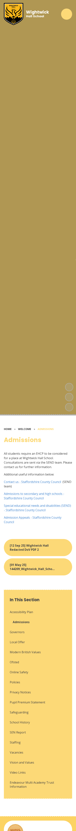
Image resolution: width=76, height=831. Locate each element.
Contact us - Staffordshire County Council (32, 482)
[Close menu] (66, 14)
